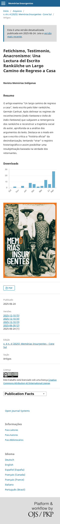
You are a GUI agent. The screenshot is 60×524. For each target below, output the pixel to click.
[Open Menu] (3, 3)
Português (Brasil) (15, 489)
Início (6, 10)
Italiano (9, 484)
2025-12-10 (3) (11, 322)
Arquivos (17, 10)
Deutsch (9, 459)
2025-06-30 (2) (11, 325)
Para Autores (11, 434)
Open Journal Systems (17, 410)
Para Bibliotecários (14, 439)
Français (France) (14, 479)
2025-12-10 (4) (11, 318)
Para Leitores (11, 429)
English (9, 464)
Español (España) (14, 469)
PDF (10, 287)
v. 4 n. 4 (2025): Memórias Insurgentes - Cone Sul (27, 14)
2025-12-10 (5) (11, 315)
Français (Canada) (15, 474)
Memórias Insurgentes (20, 3)
